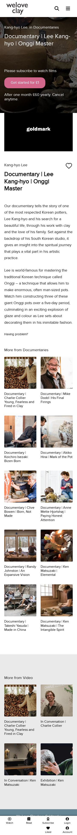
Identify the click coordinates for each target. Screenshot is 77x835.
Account (67, 832)
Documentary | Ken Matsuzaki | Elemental (55, 571)
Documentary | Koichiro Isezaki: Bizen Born (16, 457)
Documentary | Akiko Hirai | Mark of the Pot (57, 455)
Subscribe (48, 822)
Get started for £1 (25, 82)
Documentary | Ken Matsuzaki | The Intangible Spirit (55, 625)
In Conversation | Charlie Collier (53, 723)
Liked (48, 832)
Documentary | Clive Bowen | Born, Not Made (19, 512)
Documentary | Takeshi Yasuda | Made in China (16, 625)
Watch (9, 822)
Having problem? (16, 334)
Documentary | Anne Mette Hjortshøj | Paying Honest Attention (56, 514)
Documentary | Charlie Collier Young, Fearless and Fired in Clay (19, 400)
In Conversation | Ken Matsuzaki (20, 782)
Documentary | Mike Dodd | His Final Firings (55, 398)
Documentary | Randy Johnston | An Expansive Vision (20, 571)
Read (29, 822)
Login (67, 822)
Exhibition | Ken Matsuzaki (52, 782)
